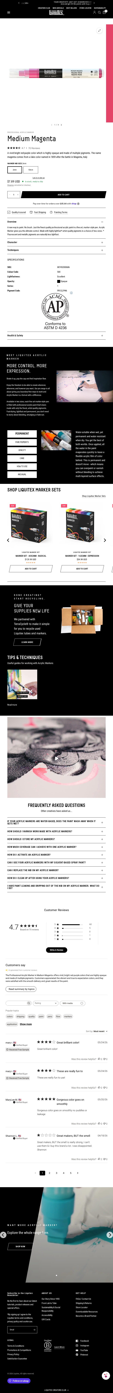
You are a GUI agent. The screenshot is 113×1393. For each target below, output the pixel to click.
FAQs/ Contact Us (83, 1299)
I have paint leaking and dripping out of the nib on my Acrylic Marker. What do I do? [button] (53, 887)
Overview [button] (11, 221)
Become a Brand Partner (86, 1316)
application (12, 1024)
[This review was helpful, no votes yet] (99, 1059)
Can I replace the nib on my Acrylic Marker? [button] (33, 870)
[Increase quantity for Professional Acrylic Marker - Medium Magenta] (18, 194)
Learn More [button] (59, 1347)
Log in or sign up (39, 178)
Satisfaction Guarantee (17, 1358)
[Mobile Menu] (9, 12)
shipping (20, 1016)
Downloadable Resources (87, 1311)
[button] (56, 1390)
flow (58, 1016)
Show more (26, 1024)
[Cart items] (104, 12)
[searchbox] (16, 1003)
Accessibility (47, 1315)
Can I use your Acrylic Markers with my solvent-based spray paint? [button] (46, 862)
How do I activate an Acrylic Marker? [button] (29, 854)
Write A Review (56, 950)
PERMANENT (22, 433)
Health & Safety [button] (15, 335)
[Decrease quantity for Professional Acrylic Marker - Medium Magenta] (10, 194)
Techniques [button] (13, 250)
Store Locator (82, 1307)
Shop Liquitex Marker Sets (94, 496)
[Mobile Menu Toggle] (8, 12)
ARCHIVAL (22, 475)
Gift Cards (46, 1319)
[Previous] (18, 3)
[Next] (94, 3)
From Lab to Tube (49, 1303)
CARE (22, 458)
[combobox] (45, 1003)
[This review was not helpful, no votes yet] (104, 1059)
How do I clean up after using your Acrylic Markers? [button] (38, 878)
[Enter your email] (34, 1329)
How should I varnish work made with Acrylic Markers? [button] (39, 831)
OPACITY (22, 450)
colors (10, 1016)
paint (41, 1016)
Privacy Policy (13, 1354)
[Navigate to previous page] (35, 1173)
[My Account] (94, 12)
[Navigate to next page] (77, 1173)
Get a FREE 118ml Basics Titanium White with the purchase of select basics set (49, 3)
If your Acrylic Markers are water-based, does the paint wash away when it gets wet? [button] (51, 822)
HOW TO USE (22, 467)
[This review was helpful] (99, 1159)
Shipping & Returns (84, 1303)
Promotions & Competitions (19, 1350)
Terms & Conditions (15, 1346)
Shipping (10, 185)
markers (68, 1016)
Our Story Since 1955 (50, 1299)
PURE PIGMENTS (22, 442)
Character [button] (12, 242)
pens (50, 1016)
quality (32, 1016)
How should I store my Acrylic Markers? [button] (31, 839)
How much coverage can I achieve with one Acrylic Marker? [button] (41, 847)
